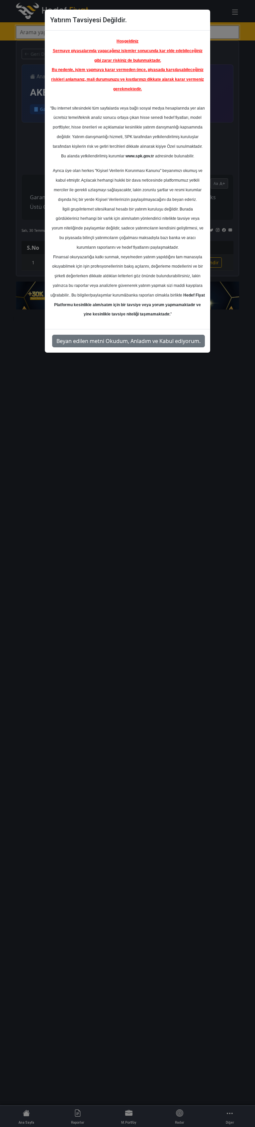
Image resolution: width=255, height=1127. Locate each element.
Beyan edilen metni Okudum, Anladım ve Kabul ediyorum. (128, 341)
